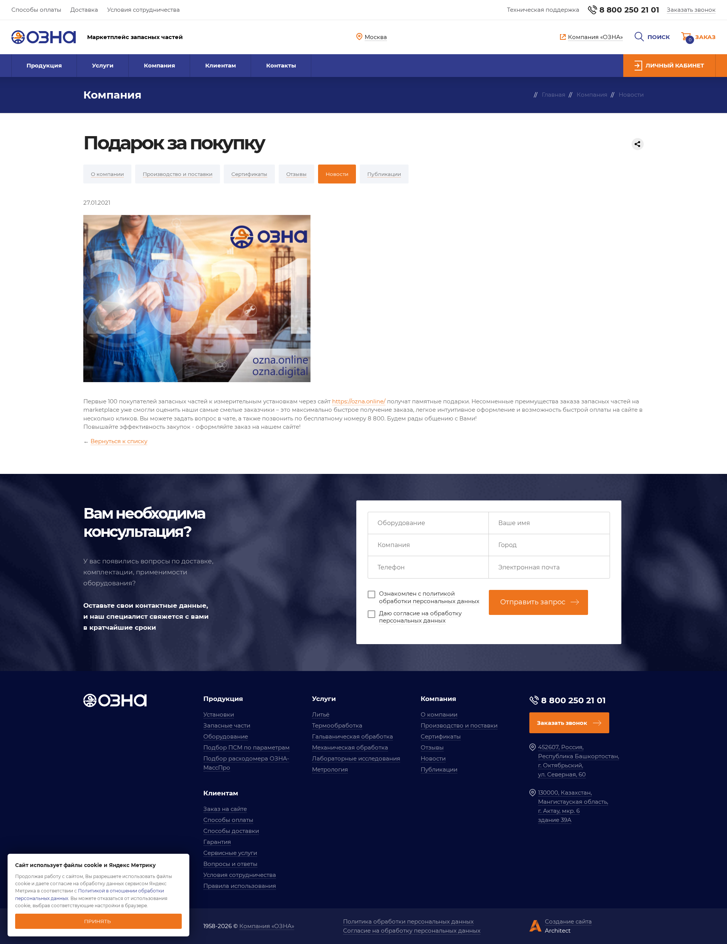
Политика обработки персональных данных (408, 921)
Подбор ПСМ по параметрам (246, 747)
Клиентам (220, 65)
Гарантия (217, 841)
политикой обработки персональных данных (429, 597)
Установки (218, 714)
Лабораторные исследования (356, 758)
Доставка (84, 9)
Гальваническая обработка (352, 736)
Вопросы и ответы (230, 863)
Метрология (330, 769)
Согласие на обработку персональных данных (412, 930)
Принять (97, 921)
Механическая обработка (350, 747)
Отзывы (432, 747)
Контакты (281, 65)
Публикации (439, 769)
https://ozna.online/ (358, 401)
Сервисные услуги (230, 852)
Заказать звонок (691, 9)
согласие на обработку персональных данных (420, 617)
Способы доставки (231, 830)
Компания (159, 65)
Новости (433, 758)
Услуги (103, 65)
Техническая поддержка (543, 9)
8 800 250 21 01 (629, 9)
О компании (439, 714)
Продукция (44, 65)
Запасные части (226, 725)
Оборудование (225, 736)
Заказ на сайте (225, 808)
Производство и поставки (459, 725)
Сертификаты (441, 736)
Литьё (320, 714)
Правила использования (239, 885)
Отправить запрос (532, 602)
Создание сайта (568, 921)
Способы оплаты (36, 9)
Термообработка (337, 725)
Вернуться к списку (118, 441)
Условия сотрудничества (143, 9)
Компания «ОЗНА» (266, 926)
